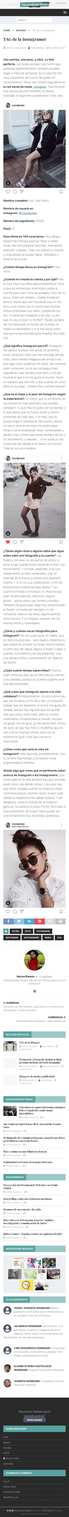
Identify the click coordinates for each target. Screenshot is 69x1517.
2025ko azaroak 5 (13, 1144)
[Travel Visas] (7, 1312)
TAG (59, 937)
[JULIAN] (7, 1330)
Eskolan (7, 1447)
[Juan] (7, 1385)
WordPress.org (10, 1497)
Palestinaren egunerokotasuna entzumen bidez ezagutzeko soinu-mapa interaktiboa (42, 1110)
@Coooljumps (28, 213)
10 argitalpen (45, 976)
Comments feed (11, 1491)
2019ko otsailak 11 (14, 1202)
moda (48, 937)
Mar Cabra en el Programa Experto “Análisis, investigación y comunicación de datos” (28, 1222)
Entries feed (9, 1486)
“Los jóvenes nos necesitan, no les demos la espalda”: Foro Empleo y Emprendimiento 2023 (39, 1352)
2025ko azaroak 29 (30, 1117)
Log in (6, 1481)
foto (28, 931)
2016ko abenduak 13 (15, 1227)
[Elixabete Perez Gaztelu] (7, 1370)
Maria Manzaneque (51, 1066)
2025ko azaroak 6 (13, 1131)
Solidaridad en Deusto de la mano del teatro (28, 1162)
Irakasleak (8, 1463)
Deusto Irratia (12, 1458)
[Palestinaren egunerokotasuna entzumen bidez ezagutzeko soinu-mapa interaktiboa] (10, 1111)
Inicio (6, 1437)
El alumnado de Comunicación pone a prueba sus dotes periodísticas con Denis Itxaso (34, 1139)
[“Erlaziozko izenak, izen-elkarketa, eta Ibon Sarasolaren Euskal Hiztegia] (30, 1274)
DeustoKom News (22, 1510)
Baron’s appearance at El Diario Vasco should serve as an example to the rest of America (39, 1311)
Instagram (40, 86)
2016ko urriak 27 (29, 1080)
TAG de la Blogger (29, 1042)
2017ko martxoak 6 (16, 47)
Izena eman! (34, 1420)
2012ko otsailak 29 (30, 1066)
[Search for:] (35, 19)
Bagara (6, 1442)
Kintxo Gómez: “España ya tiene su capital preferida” (33, 1234)
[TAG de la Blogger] (10, 1046)
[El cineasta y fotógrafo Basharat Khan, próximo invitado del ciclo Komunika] (10, 1063)
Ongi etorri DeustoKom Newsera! (46, 1369)
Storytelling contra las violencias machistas (27, 1198)
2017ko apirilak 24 (30, 1046)
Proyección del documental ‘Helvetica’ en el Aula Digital (30, 1187)
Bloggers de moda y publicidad (36, 1076)
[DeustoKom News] (34, 6)
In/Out (6, 1453)
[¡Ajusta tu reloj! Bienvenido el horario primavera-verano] (26, 1285)
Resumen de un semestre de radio (22, 1209)
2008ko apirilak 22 (14, 1192)
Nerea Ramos (38, 47)
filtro (15, 931)
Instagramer (31, 937)
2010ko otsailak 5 (13, 1213)
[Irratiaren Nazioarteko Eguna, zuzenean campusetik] (53, 1274)
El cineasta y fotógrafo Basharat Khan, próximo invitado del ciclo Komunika (40, 1061)
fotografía (43, 931)
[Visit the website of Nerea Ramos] (34, 991)
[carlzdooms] (7, 1352)
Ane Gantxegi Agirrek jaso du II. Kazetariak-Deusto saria (32, 1125)
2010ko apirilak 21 (14, 1238)
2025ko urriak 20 (13, 1166)
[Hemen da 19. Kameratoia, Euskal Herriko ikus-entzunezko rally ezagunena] (19, 1263)
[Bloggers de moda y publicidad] (10, 1080)
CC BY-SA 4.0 (48, 1510)
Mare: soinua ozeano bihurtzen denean (25, 1151)
